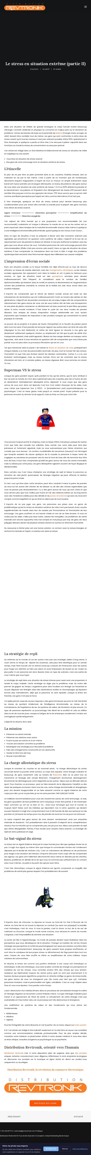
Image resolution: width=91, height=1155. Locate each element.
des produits (81, 1053)
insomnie (58, 775)
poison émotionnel (58, 496)
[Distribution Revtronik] (24, 6)
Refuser (65, 1149)
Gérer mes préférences (80, 1149)
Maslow (59, 133)
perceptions (57, 276)
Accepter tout (51, 1149)
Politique (39, 1131)
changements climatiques (61, 270)
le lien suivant (80, 1025)
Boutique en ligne (45, 1103)
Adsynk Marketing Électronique (57, 1136)
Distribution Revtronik (13, 1053)
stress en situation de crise (61, 347)
